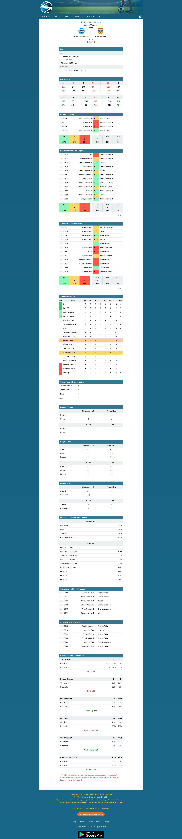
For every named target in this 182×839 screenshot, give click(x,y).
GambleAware (78, 808)
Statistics (89, 17)
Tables (57, 17)
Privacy (82, 822)
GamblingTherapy (92, 808)
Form (77, 17)
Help (74, 822)
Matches (45, 17)
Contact (106, 822)
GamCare (105, 808)
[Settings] (140, 16)
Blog (101, 17)
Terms (90, 822)
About (98, 822)
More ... (120, 215)
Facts (68, 17)
